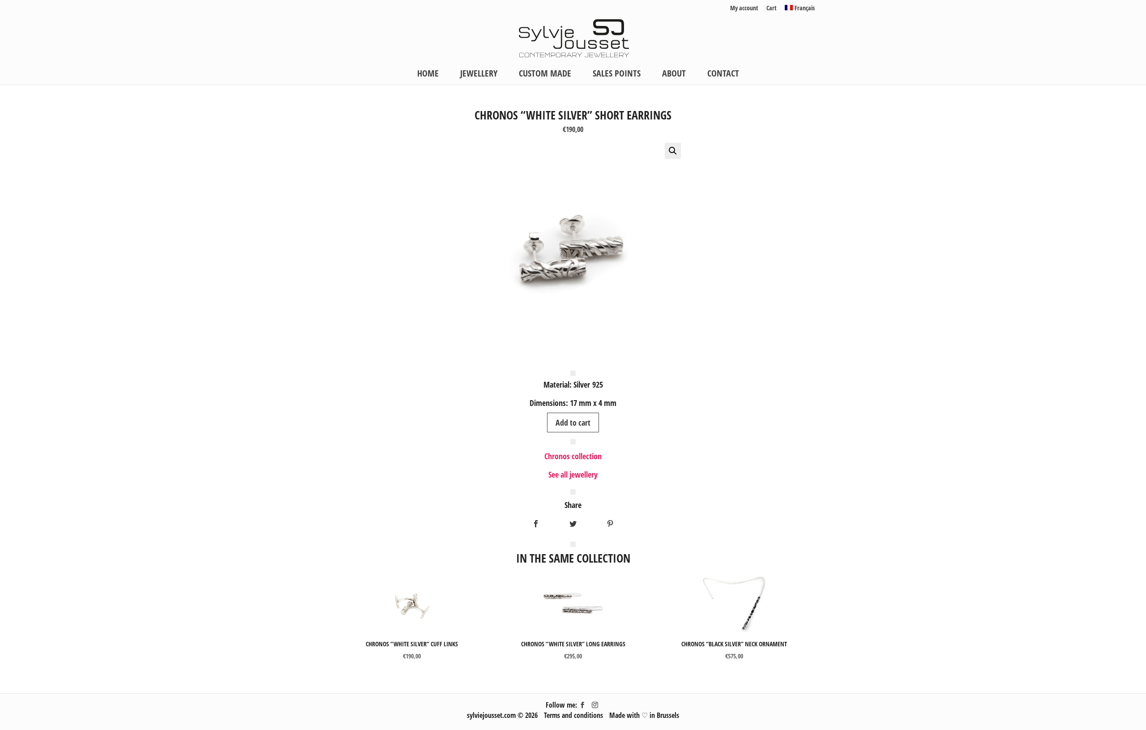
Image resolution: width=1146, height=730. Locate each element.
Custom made (545, 74)
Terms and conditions (573, 715)
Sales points (617, 74)
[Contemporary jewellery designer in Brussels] (574, 37)
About (674, 74)
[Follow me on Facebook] (582, 705)
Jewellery (478, 74)
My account (744, 8)
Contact (723, 74)
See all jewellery (573, 474)
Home (428, 74)
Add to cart (573, 422)
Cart (771, 8)
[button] (673, 151)
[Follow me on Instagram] (595, 705)
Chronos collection (573, 456)
